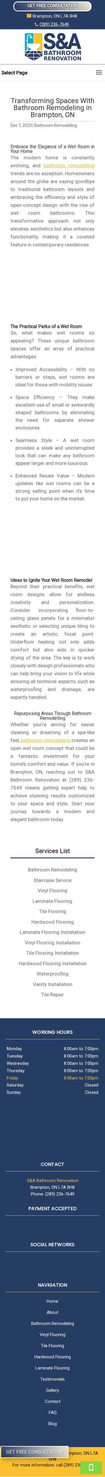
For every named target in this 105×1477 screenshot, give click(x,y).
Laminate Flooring (52, 1368)
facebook (51, 1262)
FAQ (53, 1412)
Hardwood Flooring (52, 1357)
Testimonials (52, 1379)
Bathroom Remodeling (52, 1323)
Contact (52, 1401)
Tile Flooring (52, 1345)
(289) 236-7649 (54, 24)
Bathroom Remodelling (55, 125)
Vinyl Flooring (52, 1334)
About (52, 1312)
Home (52, 1301)
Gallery (52, 1390)
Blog (52, 1423)
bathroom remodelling (69, 165)
